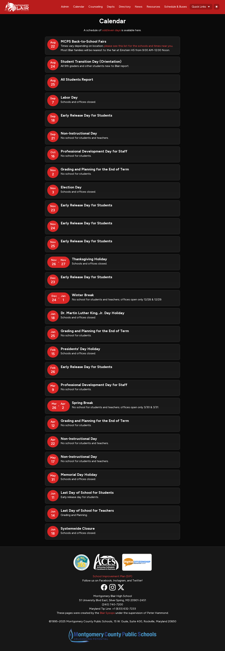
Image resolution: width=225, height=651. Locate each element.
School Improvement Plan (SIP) (112, 576)
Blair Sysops (107, 613)
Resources (153, 6)
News (138, 6)
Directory (125, 6)
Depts (111, 6)
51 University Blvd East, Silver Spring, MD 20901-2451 (112, 600)
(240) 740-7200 (112, 604)
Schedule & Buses (175, 6)
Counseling (95, 6)
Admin (65, 6)
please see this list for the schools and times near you (138, 46)
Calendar (78, 6)
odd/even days (111, 30)
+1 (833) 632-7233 (124, 608)
